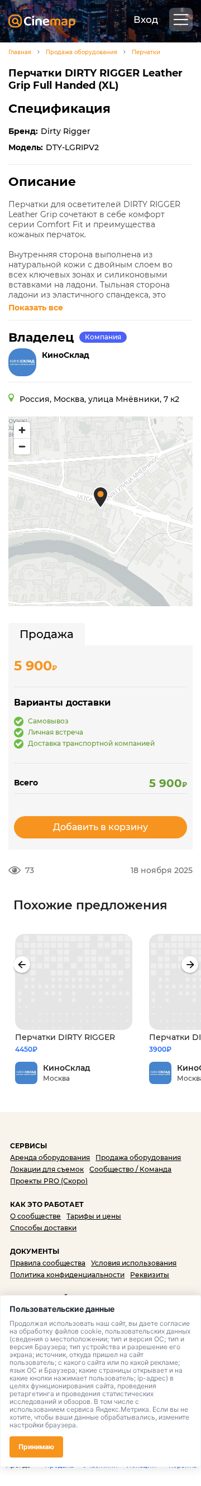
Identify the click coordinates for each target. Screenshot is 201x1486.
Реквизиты (149, 1275)
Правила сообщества (47, 1263)
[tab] (46, 634)
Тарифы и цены (93, 1216)
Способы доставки (43, 1228)
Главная (19, 52)
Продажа (47, 634)
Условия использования (133, 1263)
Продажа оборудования (81, 52)
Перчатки (146, 52)
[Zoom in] (22, 430)
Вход (145, 19)
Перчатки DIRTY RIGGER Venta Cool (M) (65, 1037)
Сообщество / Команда (130, 1169)
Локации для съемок (47, 1169)
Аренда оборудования (50, 1157)
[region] (100, 511)
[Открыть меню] (181, 19)
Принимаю (36, 1446)
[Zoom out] (22, 446)
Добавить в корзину (100, 827)
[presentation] (21, 964)
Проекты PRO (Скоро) (49, 1181)
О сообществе (35, 1216)
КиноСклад (65, 355)
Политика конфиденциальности (67, 1275)
